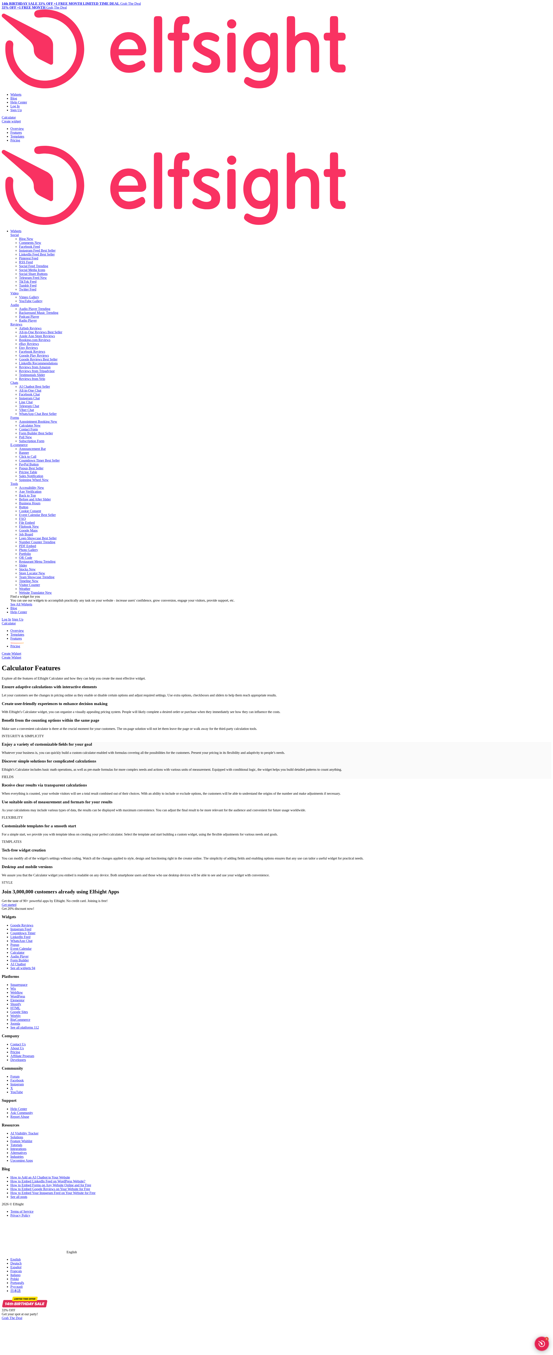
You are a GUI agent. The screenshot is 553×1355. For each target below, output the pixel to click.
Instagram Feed (20, 929)
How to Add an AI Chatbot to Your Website (40, 1177)
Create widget (11, 121)
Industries (17, 1156)
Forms (14, 417)
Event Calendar (21, 948)
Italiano (15, 1275)
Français (16, 1271)
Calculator (9, 117)
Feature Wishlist (21, 1141)
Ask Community (21, 1113)
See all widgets (22, 968)
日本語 (15, 1291)
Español (15, 1267)
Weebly (15, 1016)
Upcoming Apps (21, 1160)
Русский (16, 1286)
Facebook (17, 1080)
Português (17, 1283)
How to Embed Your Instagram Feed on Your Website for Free (52, 1193)
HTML (15, 1008)
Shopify (15, 1004)
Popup (14, 945)
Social (14, 235)
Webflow (16, 992)
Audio (14, 305)
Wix (13, 988)
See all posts (18, 1197)
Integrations (18, 1149)
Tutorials (16, 1145)
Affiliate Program (22, 1056)
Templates (17, 136)
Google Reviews (21, 925)
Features (16, 132)
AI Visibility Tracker (24, 1133)
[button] (542, 1344)
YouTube (16, 1092)
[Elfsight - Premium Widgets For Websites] (174, 87)
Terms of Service (21, 1211)
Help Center (18, 102)
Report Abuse (19, 1116)
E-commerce (19, 445)
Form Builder (19, 960)
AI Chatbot (18, 964)
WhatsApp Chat (21, 941)
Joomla (15, 1023)
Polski (14, 1279)
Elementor (17, 1000)
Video (14, 293)
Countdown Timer (22, 933)
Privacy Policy (20, 1215)
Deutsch (16, 1263)
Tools (14, 484)
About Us (17, 1048)
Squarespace (18, 984)
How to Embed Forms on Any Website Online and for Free (50, 1185)
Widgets (15, 94)
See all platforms (24, 1027)
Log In (15, 106)
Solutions (16, 1137)
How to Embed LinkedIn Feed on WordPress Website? (47, 1181)
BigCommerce (20, 1019)
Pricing (15, 140)
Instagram (17, 1084)
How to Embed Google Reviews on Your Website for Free (50, 1189)
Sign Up (16, 110)
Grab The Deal (12, 1318)
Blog (13, 98)
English (15, 1259)
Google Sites (19, 1012)
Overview (17, 128)
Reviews (16, 324)
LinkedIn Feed (20, 937)
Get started (9, 905)
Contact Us (18, 1044)
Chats (14, 382)
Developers (18, 1060)
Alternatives (18, 1153)
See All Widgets (21, 604)
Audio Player (19, 956)
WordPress (17, 996)
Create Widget (11, 653)
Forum (14, 1076)
